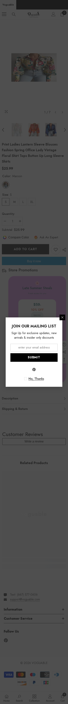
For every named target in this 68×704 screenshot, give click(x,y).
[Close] (62, 317)
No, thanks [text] (36, 379)
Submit (34, 357)
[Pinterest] (34, 370)
